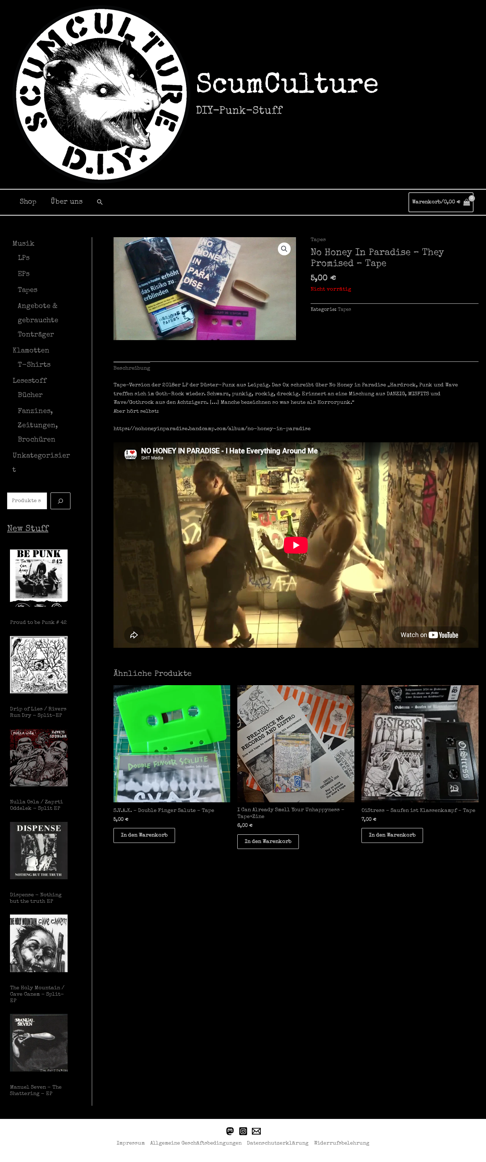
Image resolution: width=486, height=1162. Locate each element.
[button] (100, 202)
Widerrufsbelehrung (341, 1143)
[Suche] (60, 501)
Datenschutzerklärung (277, 1143)
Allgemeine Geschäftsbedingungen (196, 1143)
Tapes (318, 240)
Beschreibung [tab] (131, 368)
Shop (28, 202)
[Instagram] (243, 1131)
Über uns (67, 202)
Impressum (131, 1143)
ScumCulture (287, 86)
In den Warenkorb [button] (144, 835)
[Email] (256, 1131)
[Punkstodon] (230, 1131)
